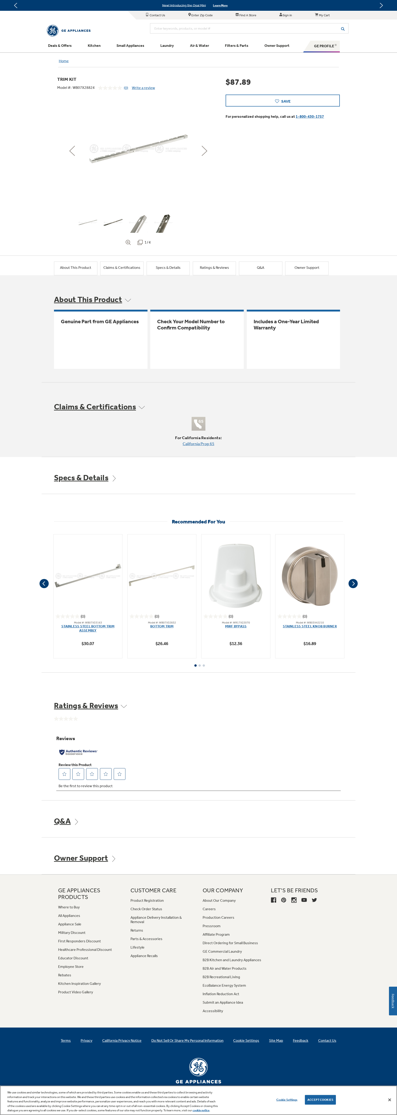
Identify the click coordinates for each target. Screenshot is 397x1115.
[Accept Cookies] (390, 1100)
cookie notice (201, 1110)
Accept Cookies (320, 1099)
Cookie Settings (287, 1099)
